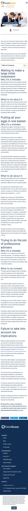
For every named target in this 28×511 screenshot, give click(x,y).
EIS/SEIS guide (7, 459)
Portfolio (5, 453)
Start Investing (7, 462)
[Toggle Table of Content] (24, 65)
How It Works (6, 468)
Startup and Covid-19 (9, 475)
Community (6, 447)
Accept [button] (14, 508)
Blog (4, 441)
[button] (26, 2)
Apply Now (6, 478)
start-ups (20, 410)
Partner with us (7, 444)
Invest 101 (6, 456)
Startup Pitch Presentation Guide (12, 471)
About (4, 438)
